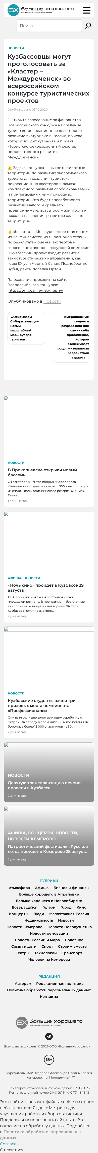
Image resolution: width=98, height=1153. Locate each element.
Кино (81, 907)
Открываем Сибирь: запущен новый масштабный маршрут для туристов (24, 328)
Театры (22, 953)
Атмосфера (19, 887)
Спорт (47, 946)
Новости (16, 48)
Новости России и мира (37, 940)
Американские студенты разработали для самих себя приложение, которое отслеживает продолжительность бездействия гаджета (72, 337)
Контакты (49, 996)
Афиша (14, 578)
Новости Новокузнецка (69, 927)
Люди (38, 914)
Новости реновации (49, 933)
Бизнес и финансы (71, 887)
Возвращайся (24, 907)
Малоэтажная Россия (69, 914)
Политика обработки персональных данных (49, 990)
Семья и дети (23, 946)
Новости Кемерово (24, 927)
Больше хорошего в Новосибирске (49, 901)
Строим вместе (72, 946)
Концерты (18, 914)
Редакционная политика (59, 983)
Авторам (23, 983)
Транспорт (72, 953)
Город (66, 907)
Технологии (45, 953)
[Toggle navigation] (86, 10)
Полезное (74, 940)
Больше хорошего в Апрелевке (49, 894)
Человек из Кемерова (49, 959)
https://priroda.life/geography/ (36, 290)
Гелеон (49, 907)
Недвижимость (38, 920)
